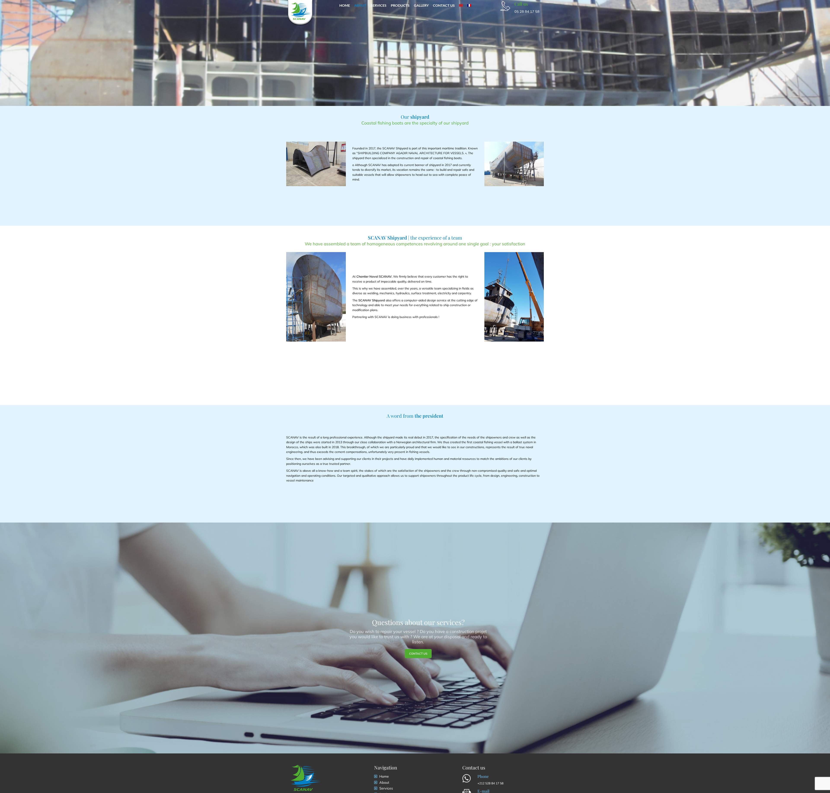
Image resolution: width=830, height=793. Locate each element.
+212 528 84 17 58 (490, 783)
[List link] (415, 776)
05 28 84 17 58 (527, 11)
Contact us (418, 653)
